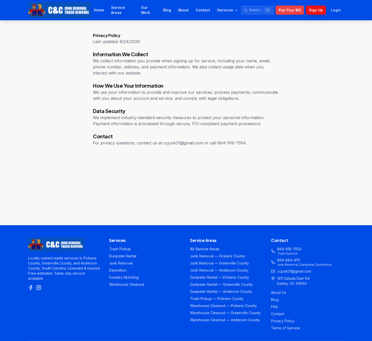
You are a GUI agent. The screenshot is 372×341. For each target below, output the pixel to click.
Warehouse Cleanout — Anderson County (225, 320)
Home (99, 10)
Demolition (118, 270)
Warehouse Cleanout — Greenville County (225, 313)
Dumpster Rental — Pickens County (219, 277)
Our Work (145, 10)
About (183, 10)
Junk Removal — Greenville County (219, 263)
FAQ (274, 307)
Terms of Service (285, 328)
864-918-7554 (289, 249)
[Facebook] (30, 287)
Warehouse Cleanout (126, 284)
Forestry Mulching (124, 277)
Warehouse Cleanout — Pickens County (223, 306)
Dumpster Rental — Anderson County (221, 291)
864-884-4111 (288, 260)
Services (225, 10)
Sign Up (316, 10)
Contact (203, 10)
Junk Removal (121, 263)
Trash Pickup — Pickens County (216, 298)
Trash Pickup (120, 249)
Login (336, 10)
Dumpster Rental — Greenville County (221, 284)
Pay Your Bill (290, 10)
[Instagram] (38, 287)
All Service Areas (205, 249)
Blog (167, 10)
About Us (278, 292)
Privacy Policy (283, 321)
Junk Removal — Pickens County (217, 256)
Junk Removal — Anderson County (219, 270)
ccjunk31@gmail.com (294, 271)
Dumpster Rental (122, 256)
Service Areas (118, 10)
